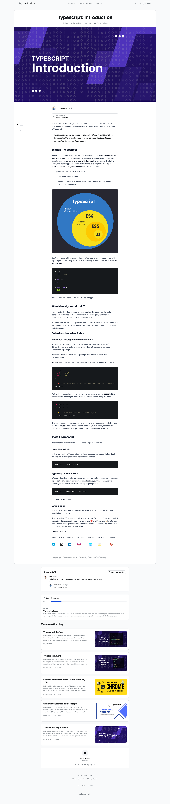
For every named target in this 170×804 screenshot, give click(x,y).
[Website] (88, 765)
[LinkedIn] (71, 108)
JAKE (50, 577)
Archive (82, 779)
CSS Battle (71, 3)
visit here (67, 499)
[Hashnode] (91, 765)
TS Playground (58, 362)
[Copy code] (115, 270)
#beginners (92, 558)
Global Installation (24, 140)
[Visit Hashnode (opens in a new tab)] (85, 794)
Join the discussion (118, 572)
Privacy (89, 779)
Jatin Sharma (62, 108)
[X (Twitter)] (69, 108)
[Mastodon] (94, 765)
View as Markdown (102, 23)
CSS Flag (99, 3)
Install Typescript (22, 137)
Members (75, 779)
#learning (103, 558)
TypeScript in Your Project (24, 143)
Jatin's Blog (29, 3)
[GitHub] (82, 765)
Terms (95, 779)
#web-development (70, 558)
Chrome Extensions (85, 3)
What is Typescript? (23, 127)
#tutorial (83, 558)
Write (149, 3)
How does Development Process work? (26, 133)
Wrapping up (23, 147)
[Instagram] (79, 765)
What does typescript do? (26, 129)
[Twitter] (76, 765)
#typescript (57, 558)
